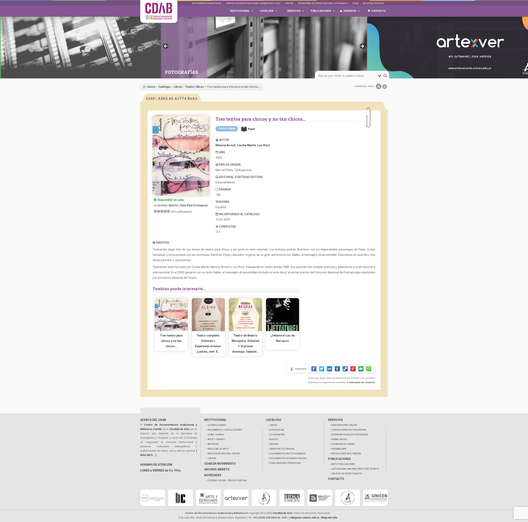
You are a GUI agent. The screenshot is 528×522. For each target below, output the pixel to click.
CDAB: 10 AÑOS (216, 434)
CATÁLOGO (273, 420)
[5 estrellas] (168, 211)
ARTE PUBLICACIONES (343, 464)
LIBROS (273, 425)
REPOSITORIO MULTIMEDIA (346, 453)
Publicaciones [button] (321, 10)
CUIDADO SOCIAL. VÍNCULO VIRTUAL (227, 480)
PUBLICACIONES (339, 459)
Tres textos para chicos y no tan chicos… (171, 341)
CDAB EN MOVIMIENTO (220, 463)
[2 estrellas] (158, 211)
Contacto (378, 10)
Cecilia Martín (246, 145)
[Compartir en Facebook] (313, 368)
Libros (178, 86)
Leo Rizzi (263, 145)
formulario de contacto (362, 382)
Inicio (151, 86)
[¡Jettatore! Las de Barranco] (282, 330)
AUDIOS (274, 439)
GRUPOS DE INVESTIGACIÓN (346, 473)
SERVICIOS (335, 420)
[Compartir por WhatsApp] (368, 368)
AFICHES (274, 444)
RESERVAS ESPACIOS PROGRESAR (349, 434)
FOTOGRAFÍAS (277, 434)
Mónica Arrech (226, 145)
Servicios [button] (294, 10)
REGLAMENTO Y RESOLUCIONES (225, 430)
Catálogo (164, 86)
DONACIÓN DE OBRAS (343, 444)
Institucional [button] (240, 10)
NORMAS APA (338, 449)
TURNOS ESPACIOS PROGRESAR (348, 430)
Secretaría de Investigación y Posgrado (323, 3)
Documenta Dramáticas (206, 3)
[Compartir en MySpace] (329, 368)
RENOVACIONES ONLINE (344, 425)
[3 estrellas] (162, 211)
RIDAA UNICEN (339, 439)
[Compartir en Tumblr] (337, 368)
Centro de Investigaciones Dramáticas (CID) (253, 3)
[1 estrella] (155, 211)
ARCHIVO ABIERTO (217, 469)
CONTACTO (336, 479)
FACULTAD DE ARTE (218, 449)
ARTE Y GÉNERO (216, 439)
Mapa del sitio (329, 517)
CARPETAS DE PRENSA (282, 449)
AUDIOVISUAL (277, 430)
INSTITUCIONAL (215, 420)
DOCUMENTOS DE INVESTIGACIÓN (288, 458)
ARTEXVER (213, 444)
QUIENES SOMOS (217, 425)
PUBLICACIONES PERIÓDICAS (285, 463)
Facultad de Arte (373, 3)
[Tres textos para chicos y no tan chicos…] (171, 330)
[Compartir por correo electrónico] (360, 368)
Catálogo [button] (267, 10)
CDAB (355, 3)
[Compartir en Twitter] (321, 368)
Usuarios (349, 10)
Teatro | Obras (194, 86)
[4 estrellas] (165, 211)
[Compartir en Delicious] (345, 368)
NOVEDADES (212, 475)
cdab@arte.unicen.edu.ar (304, 517)
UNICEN (289, 3)
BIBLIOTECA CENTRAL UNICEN (224, 453)
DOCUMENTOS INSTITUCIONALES (288, 453)
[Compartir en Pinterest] (353, 368)
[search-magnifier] (385, 76)
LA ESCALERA (355, 469)
